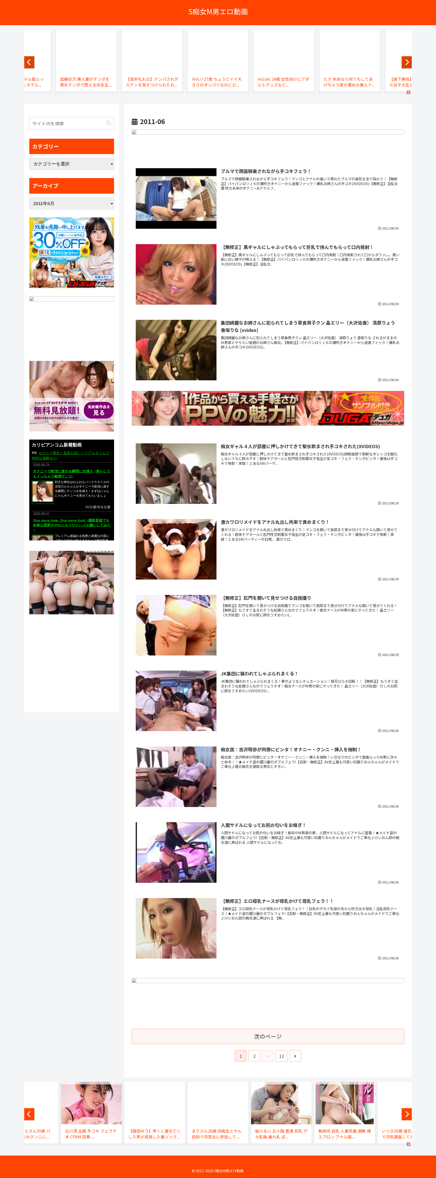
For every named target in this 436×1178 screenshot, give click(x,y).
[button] (108, 123)
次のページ (268, 1036)
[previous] (29, 62)
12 (281, 1056)
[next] (407, 62)
